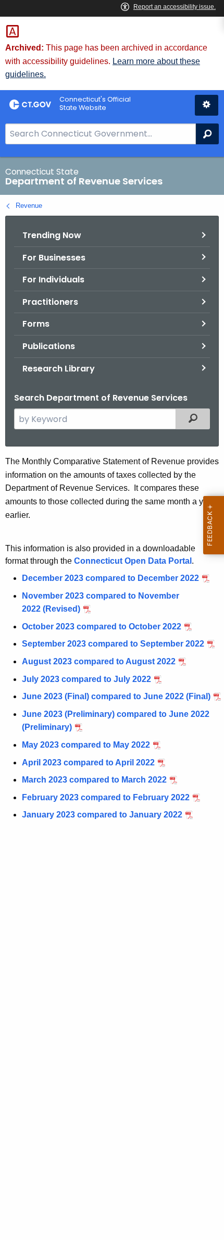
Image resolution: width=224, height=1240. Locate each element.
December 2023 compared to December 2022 (110, 578)
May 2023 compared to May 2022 (86, 744)
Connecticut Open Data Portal (133, 560)
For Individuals (53, 280)
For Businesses (53, 258)
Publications (48, 346)
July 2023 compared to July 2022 (86, 679)
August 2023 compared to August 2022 (99, 661)
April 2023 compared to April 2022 (88, 762)
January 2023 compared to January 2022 (102, 814)
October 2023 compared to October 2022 (101, 626)
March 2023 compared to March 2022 (94, 779)
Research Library (58, 369)
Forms (35, 324)
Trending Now (51, 235)
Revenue (29, 205)
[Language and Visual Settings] (206, 105)
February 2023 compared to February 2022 (106, 797)
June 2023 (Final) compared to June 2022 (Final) (116, 696)
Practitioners (50, 302)
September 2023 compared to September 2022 (113, 643)
